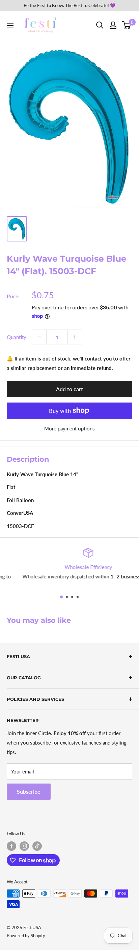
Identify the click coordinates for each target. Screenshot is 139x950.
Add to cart (69, 389)
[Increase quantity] (75, 337)
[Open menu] (10, 25)
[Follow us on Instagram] (24, 846)
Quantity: (17, 337)
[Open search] (100, 25)
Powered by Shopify (26, 935)
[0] (126, 25)
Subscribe (28, 791)
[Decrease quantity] (39, 337)
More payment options (69, 428)
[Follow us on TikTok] (37, 846)
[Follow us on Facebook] (11, 846)
